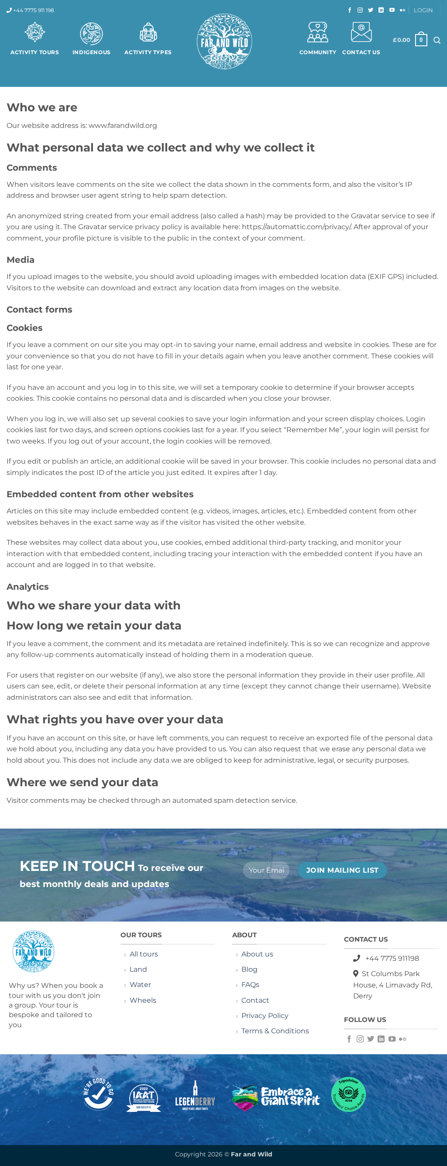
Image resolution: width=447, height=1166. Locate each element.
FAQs (250, 984)
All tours (144, 954)
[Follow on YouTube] (391, 10)
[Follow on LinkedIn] (380, 10)
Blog (249, 969)
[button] (410, 40)
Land (138, 969)
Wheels (143, 1000)
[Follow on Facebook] (348, 10)
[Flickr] (401, 10)
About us (257, 954)
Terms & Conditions (275, 1031)
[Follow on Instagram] (359, 10)
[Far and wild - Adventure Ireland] (224, 42)
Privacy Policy (265, 1015)
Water (140, 984)
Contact (256, 1000)
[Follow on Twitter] (369, 10)
